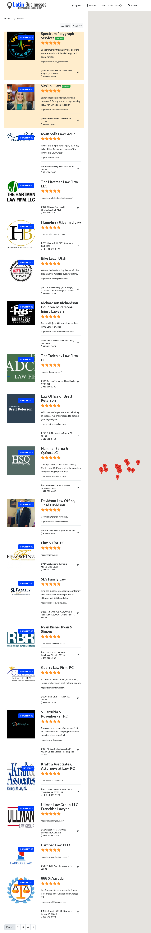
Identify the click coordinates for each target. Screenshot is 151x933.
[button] (133, 471)
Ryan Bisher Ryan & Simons (56, 629)
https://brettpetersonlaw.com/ (53, 424)
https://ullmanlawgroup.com (52, 821)
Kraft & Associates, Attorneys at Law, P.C (58, 766)
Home (7, 18)
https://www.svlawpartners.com (54, 109)
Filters (67, 25)
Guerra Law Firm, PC (57, 667)
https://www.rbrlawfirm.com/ (53, 643)
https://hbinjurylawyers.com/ (53, 234)
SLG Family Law (53, 579)
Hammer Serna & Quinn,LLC (54, 450)
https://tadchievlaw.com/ (51, 372)
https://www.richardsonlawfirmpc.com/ (57, 331)
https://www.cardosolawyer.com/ (55, 857)
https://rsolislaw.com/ (50, 157)
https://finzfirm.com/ (49, 555)
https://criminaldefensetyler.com (54, 521)
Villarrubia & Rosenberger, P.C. (55, 714)
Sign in (77, 5)
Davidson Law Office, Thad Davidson (58, 503)
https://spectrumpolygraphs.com (54, 61)
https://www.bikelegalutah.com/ (54, 278)
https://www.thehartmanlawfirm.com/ (57, 198)
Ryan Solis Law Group (58, 134)
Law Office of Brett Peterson (56, 398)
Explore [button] (92, 5)
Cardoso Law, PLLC (56, 845)
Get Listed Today (111, 5)
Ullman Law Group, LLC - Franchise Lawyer (60, 806)
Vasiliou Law (51, 86)
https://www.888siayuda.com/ (53, 902)
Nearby (76, 25)
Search (133, 5)
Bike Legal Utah (53, 258)
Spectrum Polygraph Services (57, 35)
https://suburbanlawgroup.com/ (54, 603)
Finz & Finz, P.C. (53, 543)
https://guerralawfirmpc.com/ (53, 688)
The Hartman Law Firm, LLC (59, 184)
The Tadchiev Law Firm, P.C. (59, 358)
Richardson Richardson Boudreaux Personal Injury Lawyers (59, 307)
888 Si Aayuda (52, 878)
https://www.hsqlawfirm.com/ (53, 476)
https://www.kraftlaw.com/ (52, 780)
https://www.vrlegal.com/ (51, 740)
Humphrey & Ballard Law (61, 222)
